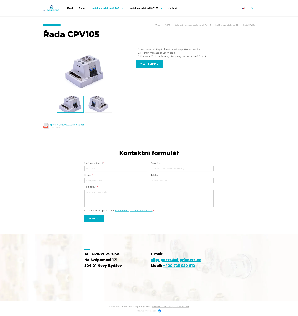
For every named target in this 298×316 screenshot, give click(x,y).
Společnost (156, 163)
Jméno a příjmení (94, 163)
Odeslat (94, 218)
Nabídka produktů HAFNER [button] (144, 8)
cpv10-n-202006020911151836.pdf (67, 124)
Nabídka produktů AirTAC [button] (105, 8)
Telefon (155, 175)
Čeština (244, 8)
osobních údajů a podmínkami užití (133, 210)
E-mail (88, 175)
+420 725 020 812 (179, 266)
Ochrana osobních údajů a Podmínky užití (170, 307)
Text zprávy (91, 187)
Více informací (149, 64)
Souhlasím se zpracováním (120, 210)
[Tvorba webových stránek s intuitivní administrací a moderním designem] (159, 311)
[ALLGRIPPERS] (51, 8)
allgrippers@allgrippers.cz (176, 260)
